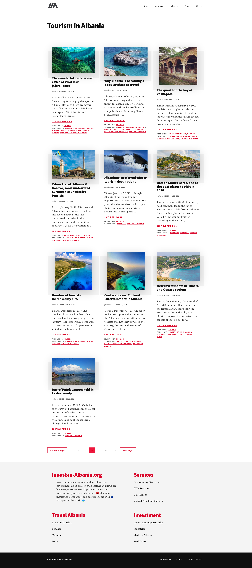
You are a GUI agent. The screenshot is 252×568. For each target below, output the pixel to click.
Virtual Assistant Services (148, 501)
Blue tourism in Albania (181, 332)
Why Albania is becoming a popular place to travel (124, 83)
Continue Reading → (62, 121)
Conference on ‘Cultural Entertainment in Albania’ (123, 297)
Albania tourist (59, 130)
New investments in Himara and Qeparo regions (178, 288)
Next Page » (128, 451)
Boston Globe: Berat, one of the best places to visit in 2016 (177, 186)
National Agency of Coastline (118, 344)
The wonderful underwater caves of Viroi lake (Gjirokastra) (72, 82)
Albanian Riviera (126, 129)
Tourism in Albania (78, 133)
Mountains (58, 535)
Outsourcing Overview (147, 482)
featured (64, 133)
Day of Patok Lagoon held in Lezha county (73, 391)
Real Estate (140, 541)
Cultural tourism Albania (129, 341)
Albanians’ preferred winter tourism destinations (125, 179)
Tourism (67, 126)
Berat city (174, 233)
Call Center (140, 494)
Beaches (56, 529)
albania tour (71, 128)
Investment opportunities (148, 522)
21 (116, 451)
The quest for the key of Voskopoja (174, 92)
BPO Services (141, 488)
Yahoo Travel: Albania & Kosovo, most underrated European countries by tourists (71, 190)
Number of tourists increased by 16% (66, 297)
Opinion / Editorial (177, 134)
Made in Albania (143, 535)
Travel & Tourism (62, 522)
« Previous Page (57, 451)
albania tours (74, 130)
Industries (139, 529)
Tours (55, 541)
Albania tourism (85, 128)
